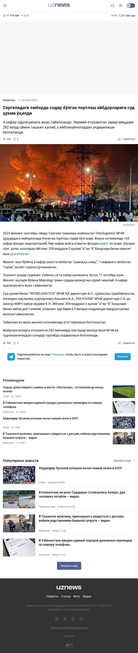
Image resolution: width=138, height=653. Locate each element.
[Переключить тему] (130, 5)
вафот (104, 243)
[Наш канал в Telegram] (65, 619)
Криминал (44, 530)
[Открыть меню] (5, 6)
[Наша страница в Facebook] (73, 619)
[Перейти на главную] (59, 5)
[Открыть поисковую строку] (113, 5)
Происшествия (47, 506)
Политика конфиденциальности (69, 627)
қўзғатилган (19, 254)
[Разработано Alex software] (69, 645)
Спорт (42, 482)
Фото (76, 596)
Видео (87, 596)
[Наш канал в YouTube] (81, 619)
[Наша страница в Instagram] (56, 619)
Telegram (57, 354)
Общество (9, 100)
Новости (52, 596)
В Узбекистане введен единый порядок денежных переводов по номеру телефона (85, 542)
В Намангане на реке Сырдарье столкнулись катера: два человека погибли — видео (82, 494)
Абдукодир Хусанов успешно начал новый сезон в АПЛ (80, 468)
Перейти (123, 356)
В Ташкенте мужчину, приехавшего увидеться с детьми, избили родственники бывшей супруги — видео (81, 518)
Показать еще (69, 565)
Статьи (65, 596)
